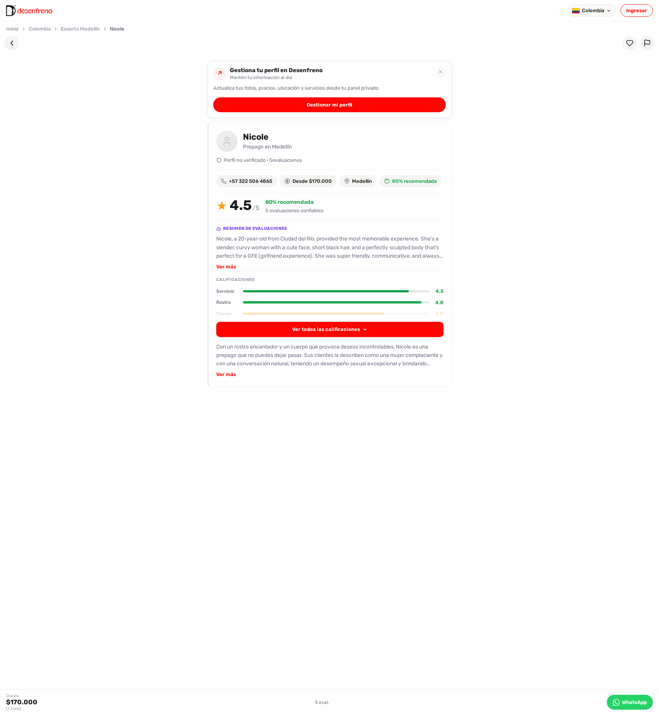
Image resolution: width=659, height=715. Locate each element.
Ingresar (636, 10)
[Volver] (12, 43)
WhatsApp (634, 702)
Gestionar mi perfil (329, 105)
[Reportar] (647, 43)
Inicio (12, 29)
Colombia (40, 29)
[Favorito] (629, 43)
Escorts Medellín (80, 29)
